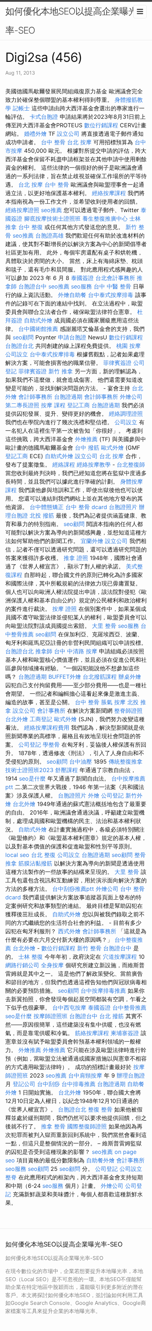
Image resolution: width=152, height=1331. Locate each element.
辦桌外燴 (129, 676)
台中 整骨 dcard (86, 506)
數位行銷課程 (101, 125)
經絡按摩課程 (109, 193)
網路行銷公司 (22, 965)
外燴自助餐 (72, 294)
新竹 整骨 (89, 948)
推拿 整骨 (53, 1126)
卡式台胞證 (44, 116)
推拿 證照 (76, 557)
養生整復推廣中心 (105, 218)
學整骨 (51, 744)
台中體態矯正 (47, 506)
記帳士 (21, 108)
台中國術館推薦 (38, 328)
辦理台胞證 (131, 1075)
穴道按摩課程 (120, 956)
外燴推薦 (86, 439)
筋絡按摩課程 (92, 1033)
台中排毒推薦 (78, 1083)
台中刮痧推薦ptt (73, 888)
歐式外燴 (112, 447)
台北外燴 (16, 719)
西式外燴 (69, 931)
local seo (17, 854)
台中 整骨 (53, 142)
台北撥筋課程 (100, 676)
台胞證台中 (32, 286)
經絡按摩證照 (22, 210)
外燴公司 (131, 396)
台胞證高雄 (49, 235)
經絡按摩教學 (94, 464)
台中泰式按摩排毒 (110, 294)
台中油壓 (80, 761)
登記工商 (78, 405)
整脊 (11, 1177)
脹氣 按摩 (113, 702)
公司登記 (29, 744)
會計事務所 (51, 710)
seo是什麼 (32, 778)
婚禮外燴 (35, 133)
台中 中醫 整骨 (112, 286)
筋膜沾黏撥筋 (35, 863)
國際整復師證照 (87, 1126)
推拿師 (43, 651)
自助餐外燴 (100, 1160)
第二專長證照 (22, 405)
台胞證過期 (68, 396)
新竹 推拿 (60, 371)
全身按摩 (52, 965)
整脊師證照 (128, 710)
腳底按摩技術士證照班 (52, 218)
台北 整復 (43, 854)
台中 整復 (30, 226)
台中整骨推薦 (129, 1007)
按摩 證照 (64, 608)
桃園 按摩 (128, 345)
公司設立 (16, 354)
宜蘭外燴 (92, 540)
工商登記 (41, 719)
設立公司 (68, 133)
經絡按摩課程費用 (46, 727)
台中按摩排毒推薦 (103, 990)
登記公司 (24, 1083)
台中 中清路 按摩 (75, 651)
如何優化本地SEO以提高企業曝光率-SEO (71, 21)
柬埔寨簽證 (125, 1033)
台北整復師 (131, 464)
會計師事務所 (35, 396)
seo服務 (81, 286)
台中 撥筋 (87, 447)
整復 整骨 (100, 1109)
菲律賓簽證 (117, 362)
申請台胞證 (72, 337)
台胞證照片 (123, 506)
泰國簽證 (82, 277)
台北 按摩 (79, 142)
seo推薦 (51, 210)
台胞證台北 (19, 345)
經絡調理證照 (126, 413)
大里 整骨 (104, 625)
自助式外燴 (38, 320)
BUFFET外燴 (64, 676)
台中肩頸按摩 (85, 1075)
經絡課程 (63, 464)
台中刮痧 (48, 1083)
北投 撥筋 (42, 515)
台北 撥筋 (111, 1016)
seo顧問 (23, 337)
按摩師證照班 (51, 1016)
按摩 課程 (53, 405)
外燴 (93, 795)
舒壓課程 (66, 770)
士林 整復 (30, 956)
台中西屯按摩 (69, 1007)
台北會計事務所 (115, 277)
